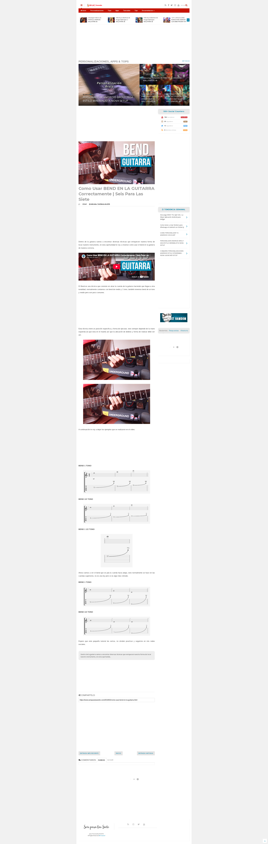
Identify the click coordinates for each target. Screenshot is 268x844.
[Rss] (165, 5)
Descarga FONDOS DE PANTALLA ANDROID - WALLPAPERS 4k (150, 19)
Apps (117, 10)
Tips (136, 10)
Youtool (102, 835)
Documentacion (147, 10)
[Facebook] (168, 5)
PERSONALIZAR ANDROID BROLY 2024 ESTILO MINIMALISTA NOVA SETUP (123, 18)
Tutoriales (126, 10)
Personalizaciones (97, 10)
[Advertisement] (134, 42)
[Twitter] (172, 5)
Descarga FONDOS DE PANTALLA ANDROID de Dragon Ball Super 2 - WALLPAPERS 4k (178, 18)
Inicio (84, 10)
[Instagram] (175, 5)
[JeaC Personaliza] (94, 6)
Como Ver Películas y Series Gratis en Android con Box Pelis (95, 19)
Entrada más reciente (89, 753)
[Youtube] (178, 5)
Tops (109, 10)
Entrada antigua (146, 753)
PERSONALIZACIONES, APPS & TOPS (104, 61)
